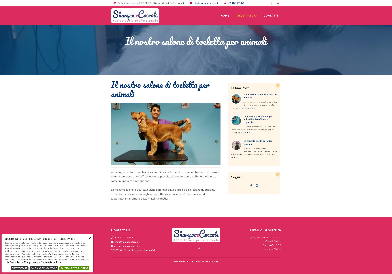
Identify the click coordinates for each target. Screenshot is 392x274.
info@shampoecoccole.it (206, 3)
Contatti (271, 15)
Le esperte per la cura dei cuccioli (257, 142)
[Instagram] (278, 3)
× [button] (89, 238)
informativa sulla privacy (22, 262)
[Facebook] (272, 3)
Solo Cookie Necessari (44, 268)
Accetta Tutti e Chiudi (74, 268)
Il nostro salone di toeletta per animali (260, 96)
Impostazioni (19, 268)
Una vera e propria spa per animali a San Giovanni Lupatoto (258, 119)
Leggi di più (250, 108)
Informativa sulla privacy (206, 261)
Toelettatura (246, 15)
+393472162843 (236, 3)
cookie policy (53, 262)
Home (225, 15)
